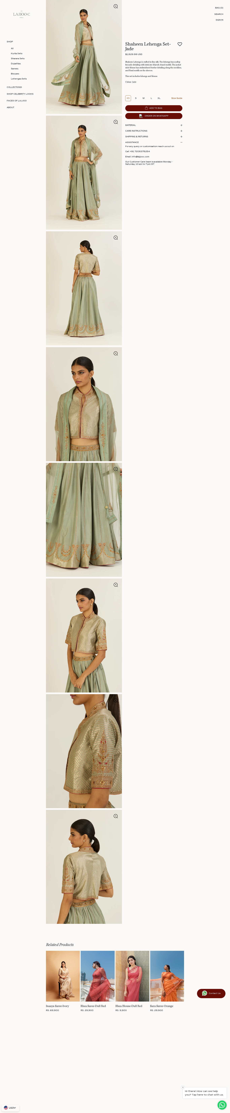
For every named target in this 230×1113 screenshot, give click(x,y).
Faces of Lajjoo (17, 101)
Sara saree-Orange (161, 1006)
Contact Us (214, 993)
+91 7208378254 (140, 152)
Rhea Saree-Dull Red (93, 1006)
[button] (179, 45)
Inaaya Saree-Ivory (57, 1006)
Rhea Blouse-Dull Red (129, 1006)
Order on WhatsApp (156, 116)
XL (159, 98)
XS (128, 98)
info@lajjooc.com (140, 157)
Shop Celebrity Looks (20, 94)
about (10, 107)
